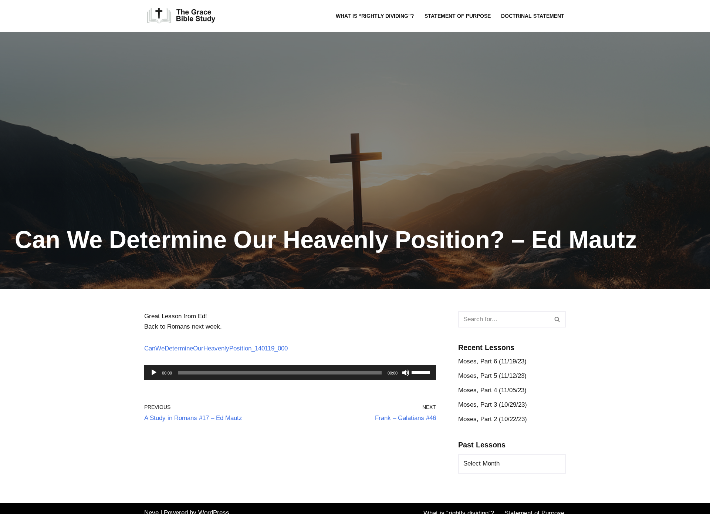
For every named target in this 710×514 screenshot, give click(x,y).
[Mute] (405, 372)
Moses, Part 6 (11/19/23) (492, 361)
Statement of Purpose (458, 16)
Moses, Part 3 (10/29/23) (492, 404)
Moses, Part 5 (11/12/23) (492, 375)
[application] (290, 372)
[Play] (154, 372)
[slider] (422, 372)
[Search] (557, 319)
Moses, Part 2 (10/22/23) (492, 419)
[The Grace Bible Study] (181, 16)
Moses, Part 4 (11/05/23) (492, 390)
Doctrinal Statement (532, 16)
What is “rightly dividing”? (375, 16)
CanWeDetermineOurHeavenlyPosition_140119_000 (216, 348)
